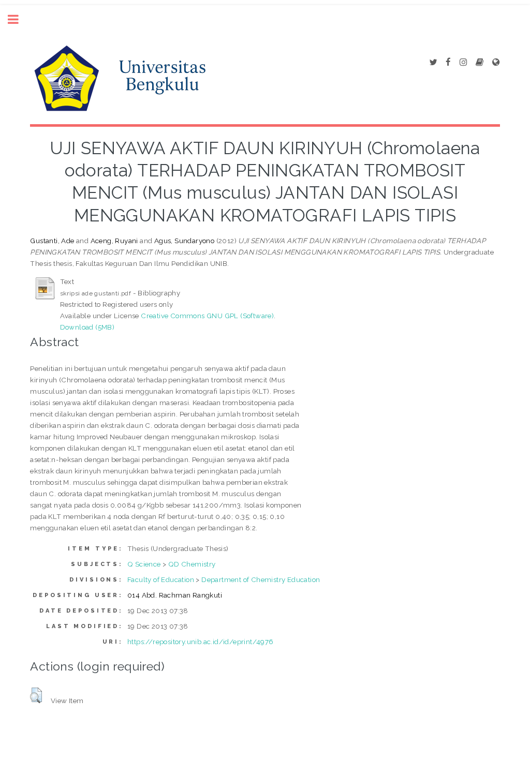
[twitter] (433, 62)
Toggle (18, 19)
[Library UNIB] (495, 62)
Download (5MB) (87, 327)
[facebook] (448, 62)
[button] (36, 695)
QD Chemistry (192, 564)
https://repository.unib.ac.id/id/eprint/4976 (200, 641)
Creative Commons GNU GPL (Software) (207, 315)
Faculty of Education (160, 579)
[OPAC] (479, 62)
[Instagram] (463, 62)
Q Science (144, 564)
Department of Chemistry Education (260, 579)
